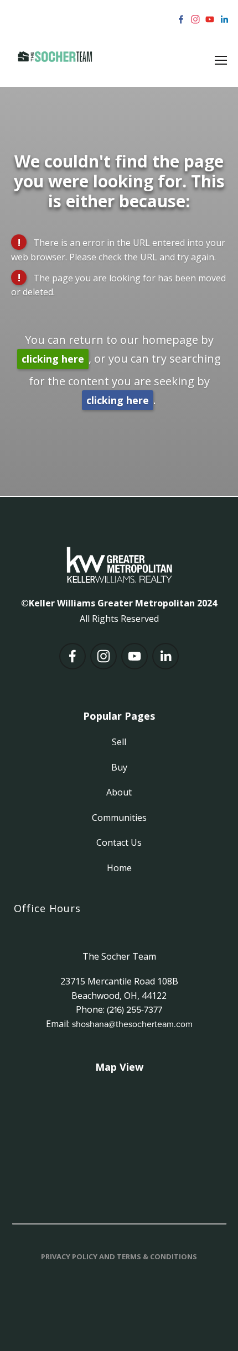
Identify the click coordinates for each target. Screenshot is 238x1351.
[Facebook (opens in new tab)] (181, 19)
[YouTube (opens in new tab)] (209, 19)
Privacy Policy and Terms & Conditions (119, 1256)
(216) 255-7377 (134, 1009)
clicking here (53, 358)
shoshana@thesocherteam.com (132, 1024)
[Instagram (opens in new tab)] (195, 19)
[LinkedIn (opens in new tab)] (224, 19)
